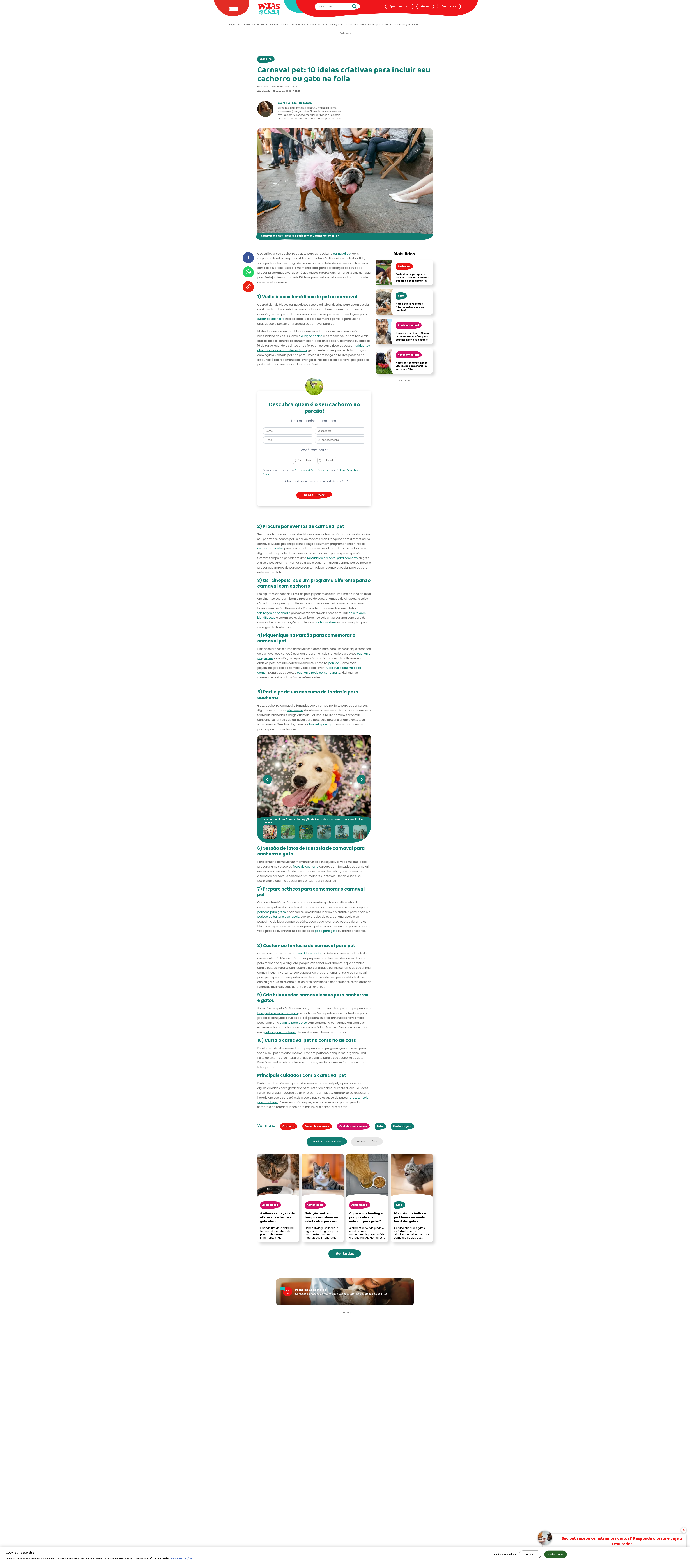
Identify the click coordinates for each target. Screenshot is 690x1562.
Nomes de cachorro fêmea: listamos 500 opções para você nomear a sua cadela (412, 336)
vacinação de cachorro (274, 613)
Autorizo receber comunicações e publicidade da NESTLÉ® (316, 481)
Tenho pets (328, 460)
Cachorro (265, 59)
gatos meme (294, 710)
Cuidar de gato (402, 1126)
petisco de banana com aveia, (278, 917)
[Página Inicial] (269, 9)
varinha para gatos (293, 1023)
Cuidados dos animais (353, 1126)
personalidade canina (307, 953)
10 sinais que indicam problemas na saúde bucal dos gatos (410, 1217)
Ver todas (345, 1253)
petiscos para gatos (271, 912)
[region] (345, 1554)
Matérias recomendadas (327, 1141)
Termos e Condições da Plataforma (312, 470)
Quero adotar (399, 6)
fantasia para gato (322, 724)
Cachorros (448, 6)
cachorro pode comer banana (318, 673)
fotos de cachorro (306, 866)
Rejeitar (530, 1554)
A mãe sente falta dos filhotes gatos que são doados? (410, 307)
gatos (279, 548)
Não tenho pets (306, 460)
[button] (271, 832)
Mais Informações (181, 1558)
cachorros (264, 548)
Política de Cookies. (158, 1558)
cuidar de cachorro (270, 319)
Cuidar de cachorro (317, 1126)
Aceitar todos (555, 1554)
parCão (333, 663)
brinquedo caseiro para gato (277, 1013)
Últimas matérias (367, 1141)
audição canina (312, 336)
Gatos (425, 6)
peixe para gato (326, 931)
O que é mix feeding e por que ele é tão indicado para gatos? (366, 1217)
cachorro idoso (325, 622)
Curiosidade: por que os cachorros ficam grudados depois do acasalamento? (412, 277)
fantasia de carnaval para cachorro (332, 558)
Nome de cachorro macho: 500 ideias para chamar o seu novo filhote (412, 366)
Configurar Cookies (505, 1554)
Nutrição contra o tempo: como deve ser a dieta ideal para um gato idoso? (322, 1219)
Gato (380, 1126)
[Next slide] (361, 779)
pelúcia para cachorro (280, 1032)
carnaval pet (342, 254)
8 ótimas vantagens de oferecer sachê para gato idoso (277, 1217)
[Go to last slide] (267, 779)
